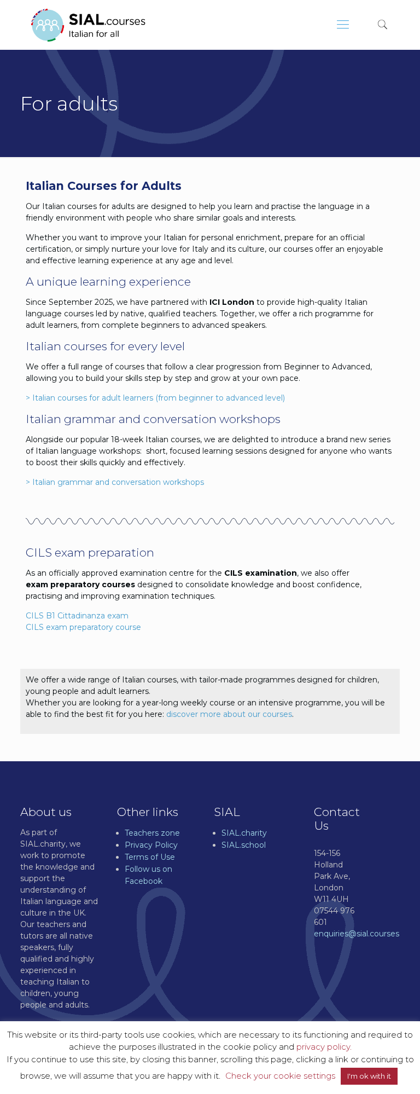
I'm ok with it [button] (369, 1076)
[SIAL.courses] (88, 24)
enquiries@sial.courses (356, 934)
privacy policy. (324, 1046)
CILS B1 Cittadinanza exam (77, 616)
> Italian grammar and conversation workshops (115, 482)
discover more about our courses (229, 714)
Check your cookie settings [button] (280, 1075)
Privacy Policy (151, 845)
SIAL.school (243, 845)
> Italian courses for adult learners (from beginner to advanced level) (155, 398)
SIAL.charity (244, 833)
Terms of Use (150, 857)
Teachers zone (152, 833)
